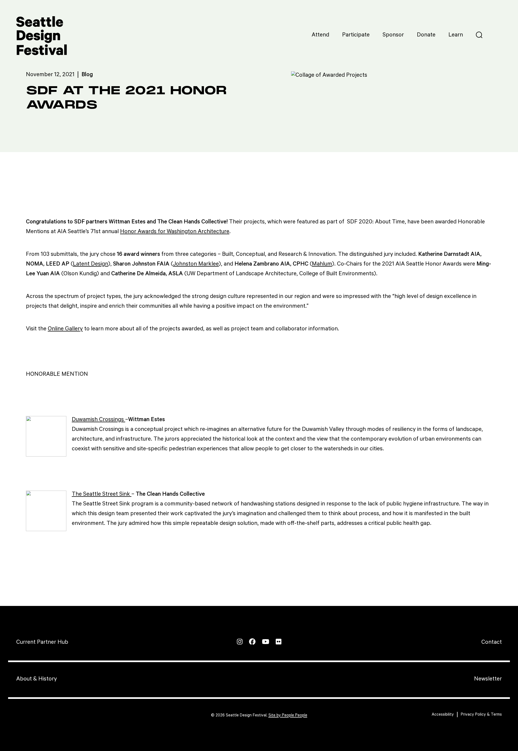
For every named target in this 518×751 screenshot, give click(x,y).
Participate (356, 35)
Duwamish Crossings (98, 419)
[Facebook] (252, 641)
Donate (426, 35)
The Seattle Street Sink (101, 494)
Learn (455, 35)
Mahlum (322, 264)
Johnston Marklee (196, 264)
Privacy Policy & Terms (481, 714)
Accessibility (443, 714)
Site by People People (287, 715)
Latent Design (90, 264)
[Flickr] (278, 641)
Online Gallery (65, 329)
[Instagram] (240, 641)
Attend (320, 35)
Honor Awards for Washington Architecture (174, 231)
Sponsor (393, 35)
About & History (36, 679)
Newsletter (488, 679)
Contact (491, 642)
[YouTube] (265, 641)
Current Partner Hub (42, 642)
